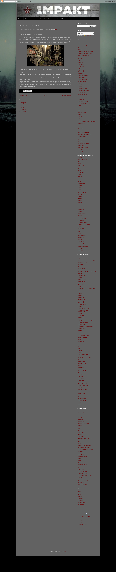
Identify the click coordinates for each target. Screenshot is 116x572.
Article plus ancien (66, 95)
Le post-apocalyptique (83, 101)
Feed (79, 68)
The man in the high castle (84, 382)
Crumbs (80, 277)
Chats (79, 174)
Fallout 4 (80, 440)
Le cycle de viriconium (83, 90)
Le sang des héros (82, 328)
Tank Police (81, 241)
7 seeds (80, 157)
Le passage (81, 99)
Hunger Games (81, 297)
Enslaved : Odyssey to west (84, 438)
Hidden (80, 295)
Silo (79, 130)
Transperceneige (82, 244)
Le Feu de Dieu (82, 92)
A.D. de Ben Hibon (82, 262)
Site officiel (59, 19)
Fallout (79, 286)
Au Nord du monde (82, 46)
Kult (79, 217)
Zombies (80, 248)
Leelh (56, 29)
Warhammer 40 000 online (84, 480)
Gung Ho (80, 196)
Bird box (80, 49)
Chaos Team (81, 172)
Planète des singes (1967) (84, 358)
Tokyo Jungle (81, 479)
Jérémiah (80, 206)
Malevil (79, 107)
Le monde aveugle (82, 97)
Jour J (79, 207)
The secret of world (82, 471)
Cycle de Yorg (81, 59)
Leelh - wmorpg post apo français (86, 449)
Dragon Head (81, 183)
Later (79, 319)
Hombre (80, 200)
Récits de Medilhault (83, 125)
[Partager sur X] (27, 91)
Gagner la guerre (82, 70)
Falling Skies (81, 285)
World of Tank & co (82, 484)
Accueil (20, 19)
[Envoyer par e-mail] (24, 91)
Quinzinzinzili (81, 123)
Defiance (80, 429)
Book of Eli (80, 273)
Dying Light (81, 432)
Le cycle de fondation (83, 88)
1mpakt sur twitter (82, 524)
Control (80, 425)
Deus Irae (80, 62)
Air (78, 266)
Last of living (81, 317)
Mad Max (80, 451)
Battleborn (80, 419)
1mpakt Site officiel (82, 521)
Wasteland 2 (81, 482)
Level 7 (80, 105)
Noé (79, 348)
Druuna (80, 185)
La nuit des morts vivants (84, 308)
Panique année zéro (83, 354)
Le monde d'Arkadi (82, 222)
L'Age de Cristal (82, 304)
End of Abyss (81, 436)
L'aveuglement (81, 77)
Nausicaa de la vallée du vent (85, 230)
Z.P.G (79, 402)
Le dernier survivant (83, 322)
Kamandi (80, 211)
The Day (80, 374)
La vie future (81, 315)
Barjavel (80, 47)
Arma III (80, 417)
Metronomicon (81, 110)
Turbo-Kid (80, 391)
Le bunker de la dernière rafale (85, 321)
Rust (79, 462)
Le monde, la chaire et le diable (85, 326)
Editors (79, 493)
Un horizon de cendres (83, 143)
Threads (80, 387)
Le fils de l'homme (82, 324)
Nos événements (49, 19)
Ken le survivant (82, 213)
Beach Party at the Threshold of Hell (87, 272)
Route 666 (80, 128)
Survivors (80, 372)
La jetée (80, 306)
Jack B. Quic (81, 204)
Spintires (80, 466)
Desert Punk (81, 178)
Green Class (81, 194)
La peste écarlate (82, 85)
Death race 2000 (82, 279)
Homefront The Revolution (84, 445)
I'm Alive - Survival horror (84, 447)
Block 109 (80, 170)
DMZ (79, 180)
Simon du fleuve (82, 235)
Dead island (81, 427)
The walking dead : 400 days (85, 475)
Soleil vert (80, 365)
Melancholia (81, 341)
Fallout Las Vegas (82, 442)
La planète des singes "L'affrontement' (83, 311)
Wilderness (80, 397)
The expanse (81, 378)
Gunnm (80, 198)
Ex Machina (81, 66)
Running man (81, 361)
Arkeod (79, 167)
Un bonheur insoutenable (84, 140)
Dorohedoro (81, 181)
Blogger (64, 551)
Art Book (33, 19)
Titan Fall (80, 477)
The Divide (80, 376)
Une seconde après (83, 147)
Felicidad (80, 189)
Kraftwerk (80, 498)
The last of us (81, 380)
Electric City (81, 283)
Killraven (80, 215)
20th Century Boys (82, 257)
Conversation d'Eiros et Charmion (86, 57)
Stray (79, 468)
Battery (79, 270)
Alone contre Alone (82, 44)
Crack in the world (82, 275)
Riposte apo (81, 127)
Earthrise (80, 434)
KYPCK (80, 496)
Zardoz (79, 404)
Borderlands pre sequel (84, 423)
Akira (79, 161)
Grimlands (80, 443)
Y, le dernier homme (83, 246)
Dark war (80, 176)
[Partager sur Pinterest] (31, 91)
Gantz (79, 191)
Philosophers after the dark (84, 356)
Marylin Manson (82, 502)
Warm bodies (81, 395)
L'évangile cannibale (83, 79)
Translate (88, 35)
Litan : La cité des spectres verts (86, 333)
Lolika (79, 226)
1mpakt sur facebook (83, 522)
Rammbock (81, 359)
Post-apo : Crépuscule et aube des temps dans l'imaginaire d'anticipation (87, 120)
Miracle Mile (81, 343)
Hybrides (80, 202)
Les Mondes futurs (82, 332)
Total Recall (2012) (82, 389)
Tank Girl (80, 239)
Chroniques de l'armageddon (85, 53)
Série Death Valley (82, 363)
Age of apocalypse (82, 159)
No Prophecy (81, 504)
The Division (81, 469)
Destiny (80, 430)
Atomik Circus (81, 268)
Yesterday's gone (82, 151)
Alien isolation (81, 411)
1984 (79, 42)
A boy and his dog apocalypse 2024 (87, 260)
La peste (80, 83)
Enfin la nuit (81, 64)
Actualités (23, 102)
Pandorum (80, 352)
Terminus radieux (82, 136)
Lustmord (80, 500)
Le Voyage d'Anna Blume (84, 103)
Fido (79, 291)
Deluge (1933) (81, 281)
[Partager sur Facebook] (29, 91)
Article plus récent (24, 95)
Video (26, 19)
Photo (40, 19)
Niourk (79, 114)
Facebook (23, 111)
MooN (79, 345)
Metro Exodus (81, 455)
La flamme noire (82, 81)
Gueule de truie (82, 72)
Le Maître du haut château (84, 96)
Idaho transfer (81, 299)
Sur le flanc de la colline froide (85, 134)
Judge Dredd (81, 209)
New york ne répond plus (84, 346)
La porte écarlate (82, 219)
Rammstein (81, 506)
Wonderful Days (82, 398)
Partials (80, 116)
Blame (79, 168)
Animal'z (80, 163)
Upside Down (81, 393)
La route (80, 86)
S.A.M (79, 233)
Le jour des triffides (82, 94)
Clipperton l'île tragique (83, 55)
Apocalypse (81, 165)
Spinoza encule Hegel (83, 132)
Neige (79, 232)
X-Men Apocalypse (82, 400)
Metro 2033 (81, 109)
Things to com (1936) (83, 385)
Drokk (79, 491)
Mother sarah (81, 228)
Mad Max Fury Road (83, 337)
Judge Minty (81, 301)
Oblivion (80, 350)
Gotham (80, 293)
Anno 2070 (80, 416)
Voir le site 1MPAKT (86, 516)
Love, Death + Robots (83, 335)
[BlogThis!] (26, 91)
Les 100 (80, 330)
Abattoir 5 (80, 264)
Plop (79, 118)
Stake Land (81, 367)
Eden (79, 187)
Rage (79, 460)
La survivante (81, 220)
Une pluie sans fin (82, 145)
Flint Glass (80, 495)
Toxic (79, 138)
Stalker (79, 369)
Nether (79, 458)
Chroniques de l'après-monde (85, 51)
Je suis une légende (83, 75)
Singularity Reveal (82, 464)
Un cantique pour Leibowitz (84, 141)
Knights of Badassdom (83, 303)
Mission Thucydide (82, 112)
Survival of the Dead (83, 371)
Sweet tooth (81, 237)
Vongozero (80, 149)
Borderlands (81, 421)
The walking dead (82, 243)
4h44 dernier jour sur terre (84, 259)
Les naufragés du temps (84, 224)
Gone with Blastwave (83, 193)
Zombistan (80, 250)
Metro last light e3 (82, 456)
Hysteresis (80, 73)
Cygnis (79, 60)
